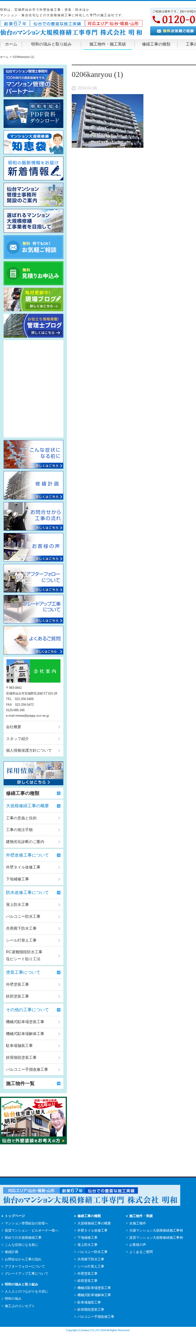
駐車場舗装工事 (19, 1046)
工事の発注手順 (19, 830)
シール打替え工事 (21, 940)
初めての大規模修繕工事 (23, 1237)
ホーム (11, 44)
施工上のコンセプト (20, 1306)
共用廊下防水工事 (21, 928)
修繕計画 (11, 1252)
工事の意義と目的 (21, 818)
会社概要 (13, 727)
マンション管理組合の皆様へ (26, 1223)
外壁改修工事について (27, 855)
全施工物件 (137, 1223)
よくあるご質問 (141, 1252)
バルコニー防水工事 (23, 916)
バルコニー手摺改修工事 (27, 1069)
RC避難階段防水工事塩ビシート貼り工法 (24, 955)
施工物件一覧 (20, 1083)
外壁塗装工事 (17, 984)
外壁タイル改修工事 (23, 867)
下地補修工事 (17, 879)
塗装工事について (23, 972)
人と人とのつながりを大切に (26, 1291)
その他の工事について (27, 1009)
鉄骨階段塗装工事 (21, 1057)
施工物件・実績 (141, 1216)
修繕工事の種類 (156, 44)
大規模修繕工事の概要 (27, 805)
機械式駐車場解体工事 (25, 1034)
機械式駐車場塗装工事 (25, 1022)
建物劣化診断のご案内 (25, 842)
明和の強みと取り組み (51, 44)
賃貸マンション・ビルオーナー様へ (31, 1230)
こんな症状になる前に (21, 1245)
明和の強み (13, 1298)
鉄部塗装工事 (17, 996)
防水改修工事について (27, 892)
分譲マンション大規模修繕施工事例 (156, 1230)
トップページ (15, 1216)
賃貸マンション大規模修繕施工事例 (156, 1237)
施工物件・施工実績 (107, 44)
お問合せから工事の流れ (23, 1259)
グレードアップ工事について (26, 1273)
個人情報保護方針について (29, 750)
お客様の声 (137, 1245)
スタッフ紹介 (17, 739)
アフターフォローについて (25, 1266)
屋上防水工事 (17, 905)
